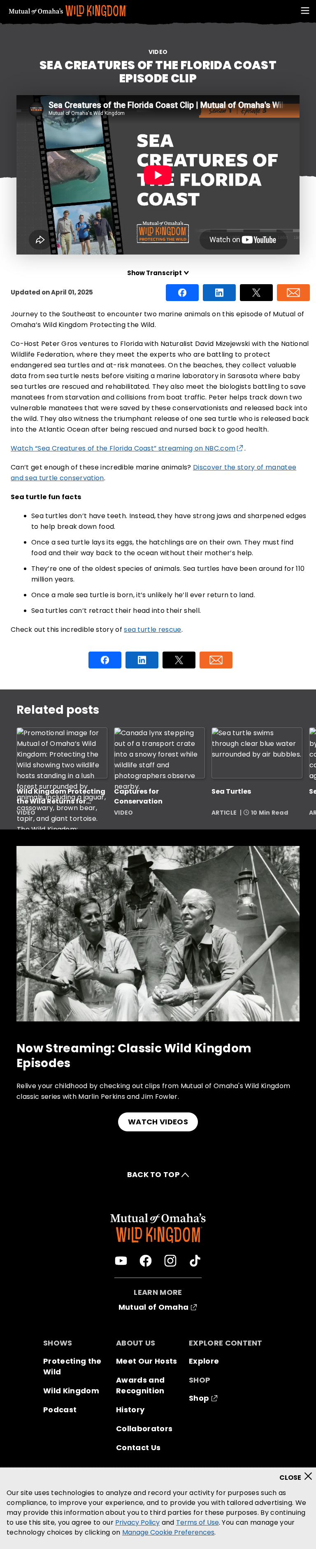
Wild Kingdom (71, 1390)
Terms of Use (197, 1522)
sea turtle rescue (152, 629)
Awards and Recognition (140, 1385)
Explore (204, 1361)
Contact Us (138, 1447)
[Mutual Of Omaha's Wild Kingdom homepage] (68, 11)
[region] (158, 1508)
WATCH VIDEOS (158, 1122)
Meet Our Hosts (146, 1361)
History (130, 1409)
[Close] (298, 1473)
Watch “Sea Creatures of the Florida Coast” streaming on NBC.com (123, 448)
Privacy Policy (137, 1522)
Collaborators (144, 1428)
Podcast (60, 1409)
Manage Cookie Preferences (168, 1532)
